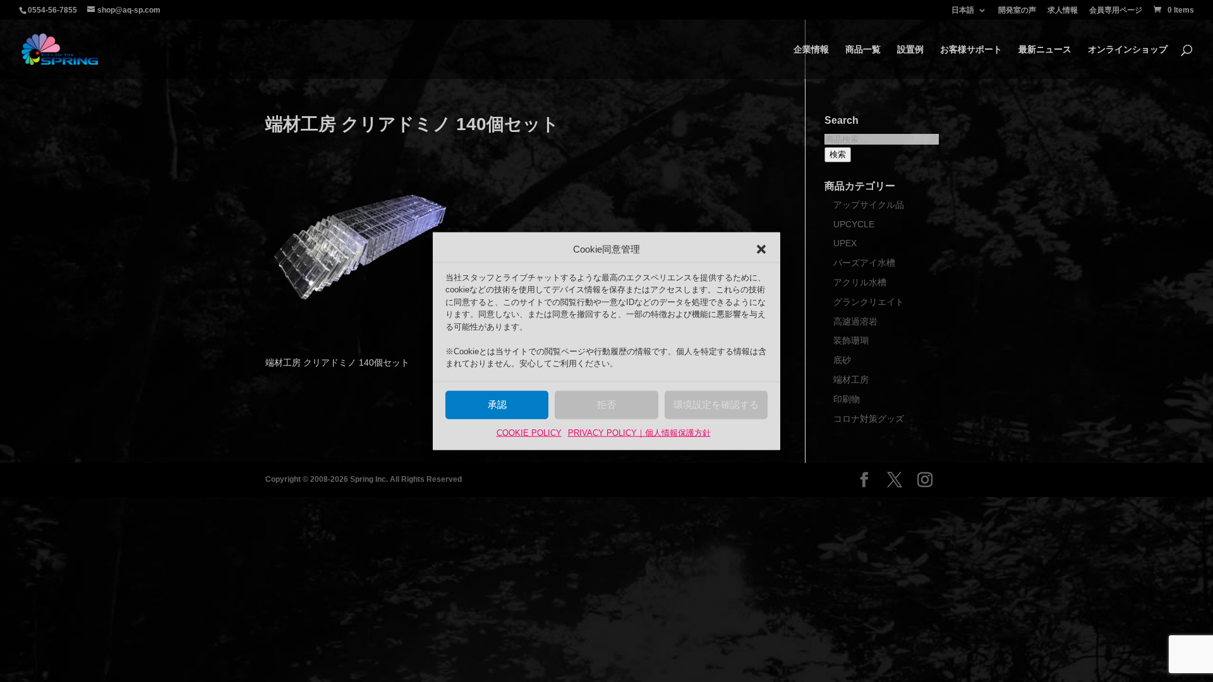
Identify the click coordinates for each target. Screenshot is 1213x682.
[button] (761, 249)
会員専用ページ (1115, 10)
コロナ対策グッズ (868, 419)
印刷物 (846, 399)
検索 (838, 154)
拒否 (606, 404)
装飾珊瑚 (851, 340)
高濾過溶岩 (855, 321)
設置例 (910, 49)
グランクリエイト (868, 302)
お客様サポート (971, 49)
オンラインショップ (1128, 49)
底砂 (842, 360)
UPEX (845, 243)
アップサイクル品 (868, 205)
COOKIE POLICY (529, 433)
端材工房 (851, 379)
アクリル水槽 (859, 282)
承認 (497, 404)
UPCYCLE (853, 224)
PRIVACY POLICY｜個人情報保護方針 (639, 433)
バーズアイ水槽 (864, 263)
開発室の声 (1017, 10)
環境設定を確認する (716, 404)
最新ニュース (1044, 49)
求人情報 (1062, 10)
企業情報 (811, 49)
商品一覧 (863, 49)
